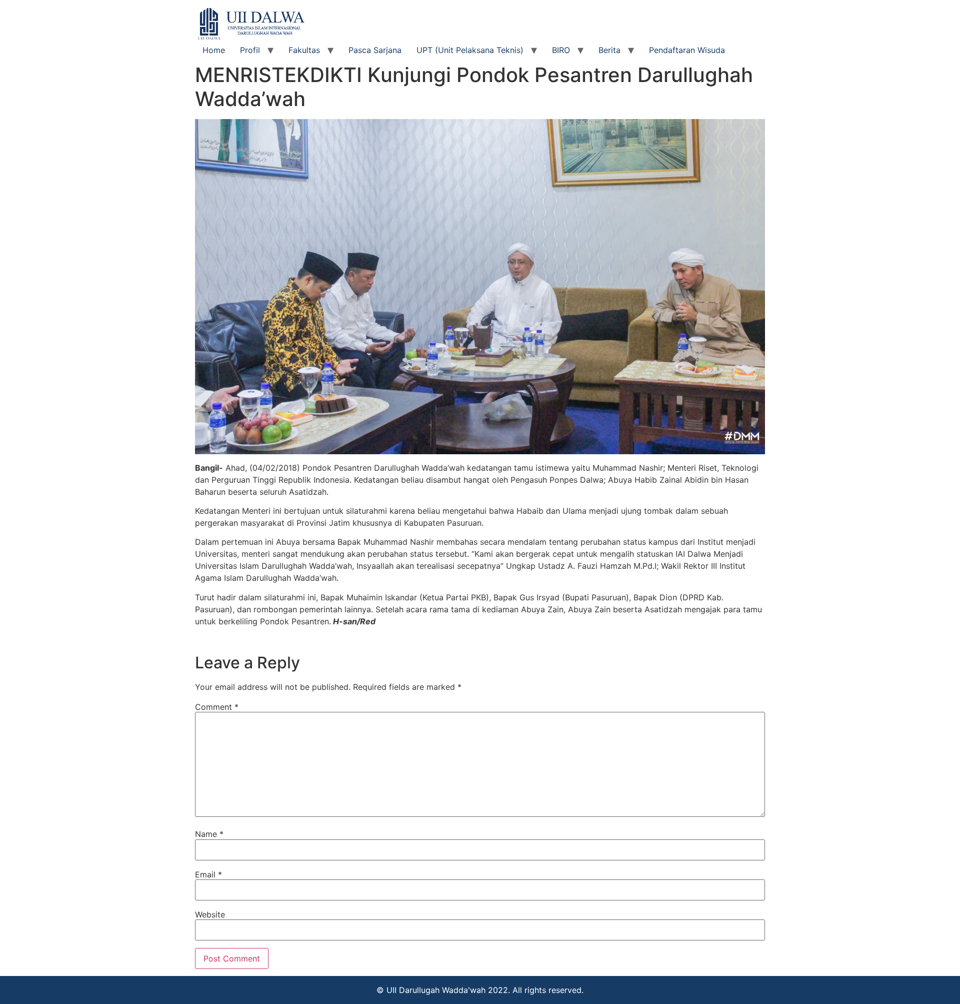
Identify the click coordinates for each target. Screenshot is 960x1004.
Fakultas (304, 50)
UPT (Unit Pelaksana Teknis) (470, 50)
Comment (216, 707)
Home (213, 50)
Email (208, 874)
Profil (250, 50)
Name (209, 834)
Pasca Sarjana (375, 50)
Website (210, 914)
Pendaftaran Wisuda (687, 50)
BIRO (561, 50)
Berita (609, 50)
